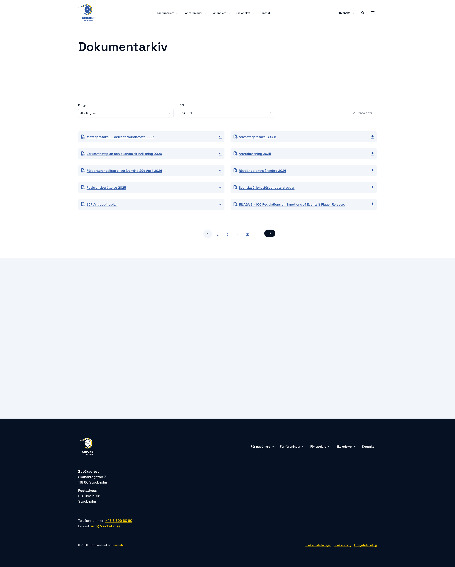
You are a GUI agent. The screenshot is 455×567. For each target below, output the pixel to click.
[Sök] (362, 13)
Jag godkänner (120, 376)
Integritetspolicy (365, 545)
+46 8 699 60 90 (266, 342)
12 (247, 234)
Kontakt (265, 13)
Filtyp (82, 105)
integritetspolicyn (130, 376)
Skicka (204, 387)
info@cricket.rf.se (270, 348)
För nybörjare (165, 13)
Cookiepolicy (342, 545)
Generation (118, 545)
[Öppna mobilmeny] (373, 13)
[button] (269, 233)
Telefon (96, 321)
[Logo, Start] (86, 12)
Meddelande (99, 352)
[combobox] (126, 113)
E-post (95, 337)
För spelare (219, 13)
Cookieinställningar (318, 545)
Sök (182, 105)
